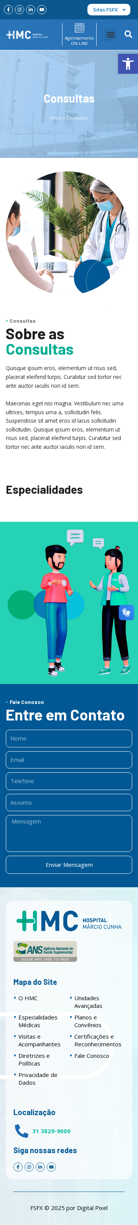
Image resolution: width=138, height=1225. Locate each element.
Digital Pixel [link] (92, 1208)
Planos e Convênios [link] (88, 1021)
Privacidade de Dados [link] (38, 1078)
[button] (110, 34)
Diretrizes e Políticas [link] (34, 1059)
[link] (128, 64)
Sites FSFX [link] (105, 9)
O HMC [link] (28, 998)
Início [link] (56, 118)
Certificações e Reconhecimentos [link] (98, 1040)
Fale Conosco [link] (91, 1055)
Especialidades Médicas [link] (38, 1021)
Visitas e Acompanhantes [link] (39, 1040)
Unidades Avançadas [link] (88, 1001)
